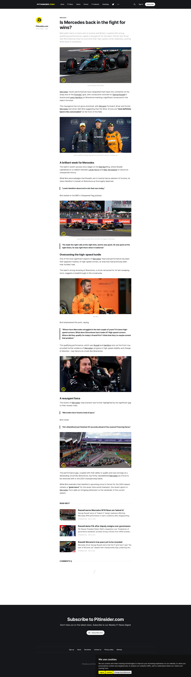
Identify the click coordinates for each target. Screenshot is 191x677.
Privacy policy (109, 649)
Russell (96, 345)
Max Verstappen (110, 170)
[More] (118, 4)
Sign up (71, 649)
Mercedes (63, 17)
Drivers (86, 4)
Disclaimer (87, 649)
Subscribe (150, 4)
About (79, 649)
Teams (78, 4)
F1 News (70, 4)
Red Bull (102, 167)
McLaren (102, 106)
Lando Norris (94, 170)
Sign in (141, 4)
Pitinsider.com (42, 26)
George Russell (119, 95)
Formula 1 (78, 95)
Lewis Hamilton (76, 97)
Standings (105, 4)
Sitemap (119, 649)
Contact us (97, 649)
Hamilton (107, 345)
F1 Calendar (95, 4)
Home (62, 4)
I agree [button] (101, 672)
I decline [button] (109, 672)
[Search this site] (134, 4)
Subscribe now (97, 633)
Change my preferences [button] (122, 672)
